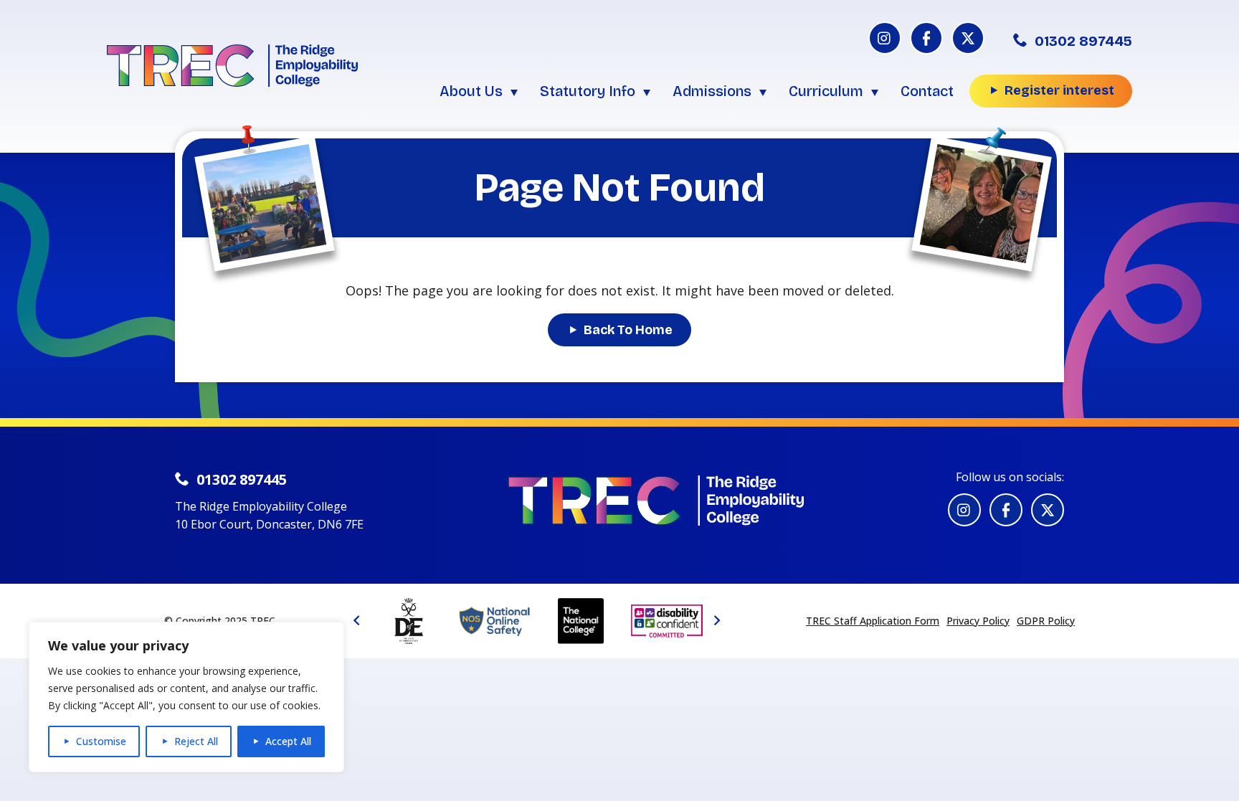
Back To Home (628, 330)
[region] (186, 697)
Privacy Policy (978, 620)
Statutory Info (587, 91)
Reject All (196, 741)
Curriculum (826, 91)
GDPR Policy (1046, 620)
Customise (101, 741)
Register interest (1059, 90)
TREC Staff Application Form (872, 620)
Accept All (288, 741)
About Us (471, 91)
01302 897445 (1083, 40)
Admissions (712, 91)
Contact (927, 91)
